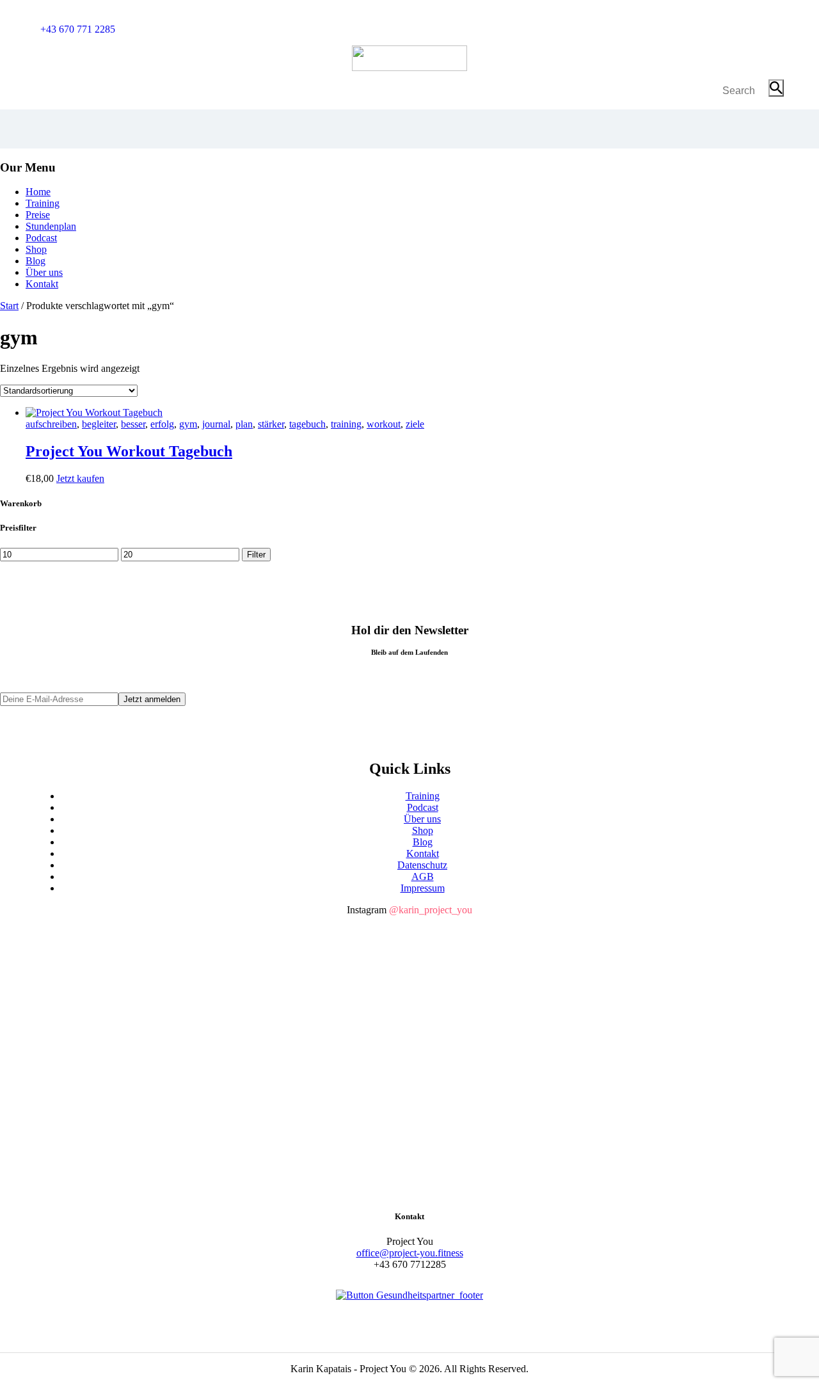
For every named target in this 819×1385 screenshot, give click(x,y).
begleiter (99, 424)
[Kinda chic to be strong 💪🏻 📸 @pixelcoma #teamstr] (659, 951)
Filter (256, 554)
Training (423, 795)
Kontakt (422, 853)
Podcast (422, 807)
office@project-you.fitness (409, 1252)
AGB (422, 876)
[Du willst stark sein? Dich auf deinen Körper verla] (160, 963)
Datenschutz (422, 865)
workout (384, 424)
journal (216, 424)
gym (188, 424)
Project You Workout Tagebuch (129, 451)
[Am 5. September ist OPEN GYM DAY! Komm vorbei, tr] (409, 957)
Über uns (422, 818)
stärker (271, 424)
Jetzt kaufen (80, 478)
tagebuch (307, 424)
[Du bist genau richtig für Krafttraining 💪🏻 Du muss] (659, 1027)
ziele (415, 424)
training (346, 424)
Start (9, 305)
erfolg (162, 424)
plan (244, 424)
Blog (423, 842)
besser (133, 424)
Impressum (423, 888)
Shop (422, 830)
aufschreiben (51, 424)
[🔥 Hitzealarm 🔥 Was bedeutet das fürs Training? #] (409, 1009)
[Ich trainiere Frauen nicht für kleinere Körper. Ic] (160, 1090)
